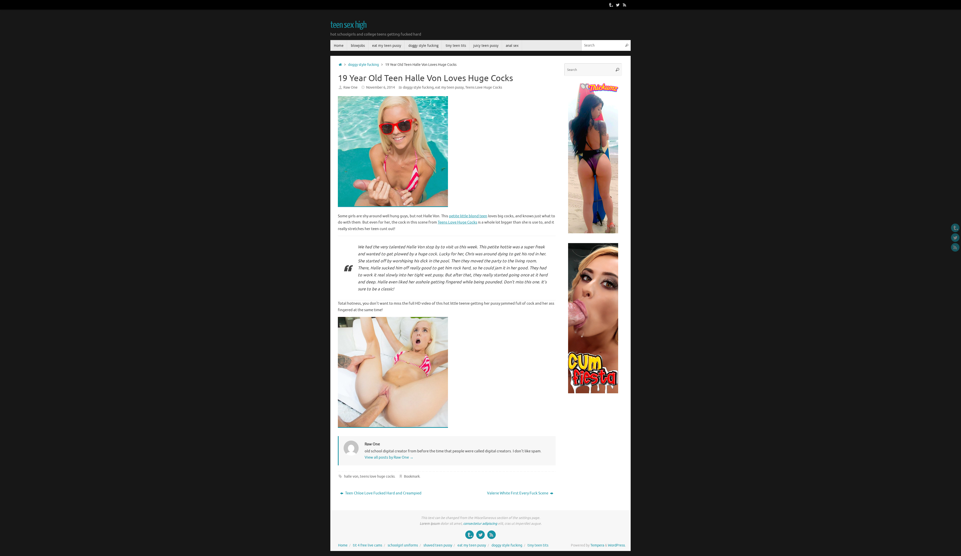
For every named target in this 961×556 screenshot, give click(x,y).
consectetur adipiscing (480, 523)
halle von (351, 476)
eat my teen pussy (449, 87)
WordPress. (617, 545)
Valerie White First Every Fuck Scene (518, 493)
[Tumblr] (610, 4)
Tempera (597, 545)
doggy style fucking (363, 65)
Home (343, 545)
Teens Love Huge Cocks (483, 87)
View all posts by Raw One (389, 457)
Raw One (350, 87)
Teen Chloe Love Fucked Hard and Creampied (382, 493)
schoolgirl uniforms (403, 545)
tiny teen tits (538, 545)
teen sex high (348, 25)
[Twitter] (617, 4)
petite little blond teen (468, 216)
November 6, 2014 (380, 87)
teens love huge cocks (377, 476)
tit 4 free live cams (367, 545)
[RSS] (624, 4)
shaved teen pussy (437, 545)
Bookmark (412, 476)
